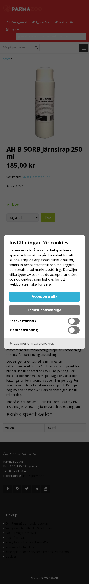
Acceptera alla (44, 296)
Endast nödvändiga (44, 310)
